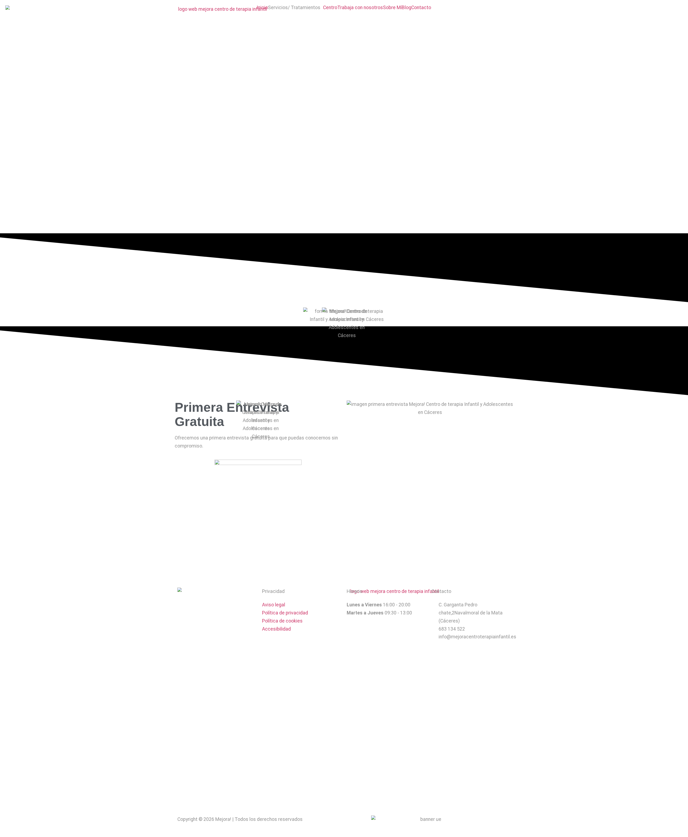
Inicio (262, 7)
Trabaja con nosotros (360, 7)
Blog (406, 7)
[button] (295, 7)
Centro (330, 7)
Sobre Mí (392, 7)
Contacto (421, 7)
